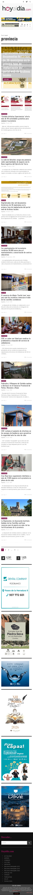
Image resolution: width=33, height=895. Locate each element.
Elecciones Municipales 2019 (12, 868)
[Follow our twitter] (3, 558)
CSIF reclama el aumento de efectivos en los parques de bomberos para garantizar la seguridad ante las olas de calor (16, 433)
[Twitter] (26, 1)
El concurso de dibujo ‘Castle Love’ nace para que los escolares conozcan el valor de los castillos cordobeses (16, 297)
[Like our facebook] (18, 558)
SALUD (6, 879)
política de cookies (16, 890)
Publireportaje (8, 877)
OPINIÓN (6, 875)
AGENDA (6, 858)
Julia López (3, 166)
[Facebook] (23, 1)
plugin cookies (29, 892)
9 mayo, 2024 (9, 390)
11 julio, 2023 (9, 482)
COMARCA (4, 381)
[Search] (3, 1)
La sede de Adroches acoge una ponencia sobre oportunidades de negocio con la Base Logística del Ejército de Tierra (16, 161)
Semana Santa (8, 881)
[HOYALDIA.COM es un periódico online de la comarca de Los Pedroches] (16, 10)
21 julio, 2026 (9, 123)
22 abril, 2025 (9, 302)
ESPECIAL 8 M (8, 873)
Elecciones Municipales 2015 (12, 866)
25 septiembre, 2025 (10, 257)
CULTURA (4, 200)
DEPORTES (7, 864)
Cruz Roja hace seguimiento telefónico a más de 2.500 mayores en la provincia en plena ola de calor (16, 477)
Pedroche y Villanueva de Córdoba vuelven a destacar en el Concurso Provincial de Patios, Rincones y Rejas (16, 385)
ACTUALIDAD (4, 114)
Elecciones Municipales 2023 (12, 870)
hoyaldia (3, 123)
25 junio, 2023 (9, 529)
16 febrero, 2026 (10, 166)
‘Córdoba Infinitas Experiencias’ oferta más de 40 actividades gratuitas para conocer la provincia (15, 118)
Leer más (3, 133)
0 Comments (29, 133)
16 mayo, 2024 (9, 345)
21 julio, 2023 (9, 437)
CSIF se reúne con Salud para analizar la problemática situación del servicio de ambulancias (15, 340)
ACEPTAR (16, 893)
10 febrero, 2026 (9, 211)
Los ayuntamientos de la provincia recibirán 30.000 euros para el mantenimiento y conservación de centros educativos (16, 251)
